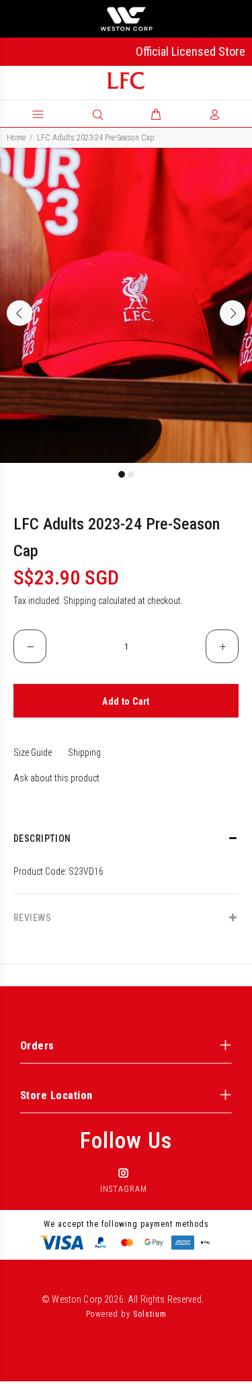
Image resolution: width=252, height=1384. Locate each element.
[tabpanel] (126, 305)
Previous (19, 313)
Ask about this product (56, 778)
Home (16, 137)
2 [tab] (131, 474)
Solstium (150, 1314)
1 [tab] (121, 474)
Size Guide (32, 752)
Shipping (79, 600)
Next (232, 313)
